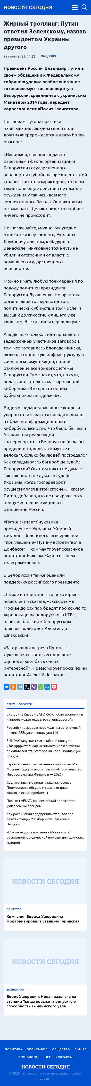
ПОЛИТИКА (13, 1049)
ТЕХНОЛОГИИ (29, 1057)
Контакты (64, 1057)
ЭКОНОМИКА (15, 990)
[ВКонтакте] (6, 687)
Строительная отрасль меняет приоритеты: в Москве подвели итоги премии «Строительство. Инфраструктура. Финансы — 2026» (44, 769)
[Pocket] (54, 687)
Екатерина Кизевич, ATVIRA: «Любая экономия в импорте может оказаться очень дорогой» (45, 716)
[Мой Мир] (47, 687)
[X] (27, 687)
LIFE (47, 1057)
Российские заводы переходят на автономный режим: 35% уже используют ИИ (44, 730)
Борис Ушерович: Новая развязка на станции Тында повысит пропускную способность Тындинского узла (41, 1001)
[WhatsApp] (40, 687)
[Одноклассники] (13, 687)
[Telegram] (20, 687)
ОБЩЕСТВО (48, 56)
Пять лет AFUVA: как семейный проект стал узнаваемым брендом (41, 803)
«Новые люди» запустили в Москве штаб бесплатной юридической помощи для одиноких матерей (45, 837)
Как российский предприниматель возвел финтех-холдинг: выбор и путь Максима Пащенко (40, 818)
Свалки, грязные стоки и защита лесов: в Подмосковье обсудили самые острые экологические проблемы (39, 787)
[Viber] (34, 687)
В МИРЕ (80, 1049)
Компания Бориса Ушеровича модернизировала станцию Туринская (43, 918)
